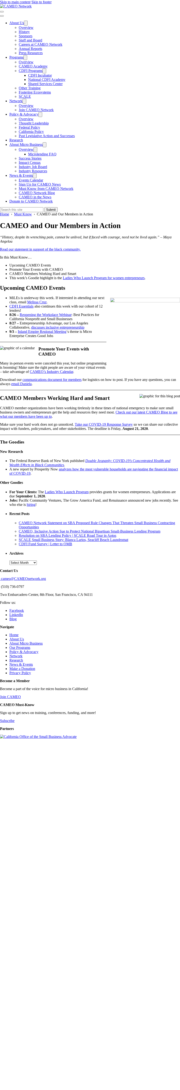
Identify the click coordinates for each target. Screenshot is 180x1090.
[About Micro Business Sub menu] (44, 144)
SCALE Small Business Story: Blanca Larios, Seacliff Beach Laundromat (73, 540)
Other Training (30, 88)
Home (14, 635)
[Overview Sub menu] (35, 149)
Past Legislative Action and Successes (47, 136)
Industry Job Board (33, 167)
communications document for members (52, 380)
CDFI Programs (30, 71)
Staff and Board (30, 40)
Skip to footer (41, 2)
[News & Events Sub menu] (35, 175)
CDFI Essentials (21, 306)
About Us (16, 23)
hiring (31, 505)
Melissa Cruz (37, 302)
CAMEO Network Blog (37, 193)
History (24, 32)
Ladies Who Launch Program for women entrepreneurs (104, 278)
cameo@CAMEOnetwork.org (23, 579)
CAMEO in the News (35, 197)
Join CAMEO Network (36, 110)
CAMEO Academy (33, 66)
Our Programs (19, 648)
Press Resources (31, 53)
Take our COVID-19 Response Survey (104, 424)
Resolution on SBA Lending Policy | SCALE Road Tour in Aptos (67, 535)
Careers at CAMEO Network (40, 44)
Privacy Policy (20, 673)
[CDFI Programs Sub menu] (44, 70)
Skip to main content (15, 2)
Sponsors (25, 36)
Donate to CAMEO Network (31, 201)
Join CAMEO (10, 697)
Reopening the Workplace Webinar (45, 315)
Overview (26, 28)
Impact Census (30, 163)
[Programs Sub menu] (25, 57)
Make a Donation (22, 669)
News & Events (21, 175)
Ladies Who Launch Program (67, 492)
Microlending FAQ (42, 154)
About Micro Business (26, 145)
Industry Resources (33, 171)
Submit (51, 209)
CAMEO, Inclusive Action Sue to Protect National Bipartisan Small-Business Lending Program (89, 531)
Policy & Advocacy (23, 114)
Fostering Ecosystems (35, 92)
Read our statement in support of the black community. (40, 249)
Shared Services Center (45, 84)
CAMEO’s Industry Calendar (51, 372)
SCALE (25, 96)
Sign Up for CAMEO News (40, 184)
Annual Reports (30, 49)
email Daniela (21, 384)
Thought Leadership (34, 123)
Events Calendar (31, 180)
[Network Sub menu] (24, 101)
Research (16, 140)
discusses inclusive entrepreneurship (57, 327)
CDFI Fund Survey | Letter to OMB (45, 544)
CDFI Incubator (40, 75)
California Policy (31, 132)
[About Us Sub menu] (26, 23)
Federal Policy (29, 127)
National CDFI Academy (46, 80)
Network (15, 101)
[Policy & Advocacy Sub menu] (40, 114)
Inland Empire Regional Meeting (42, 332)
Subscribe (7, 721)
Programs (16, 57)
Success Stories (30, 158)
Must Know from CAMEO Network (46, 189)
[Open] (2, 11)
